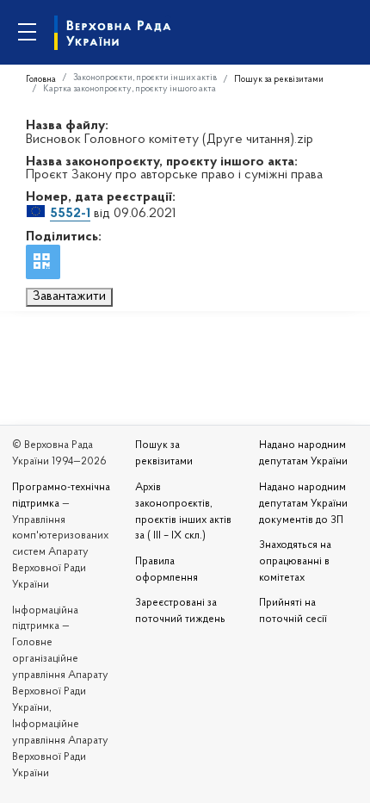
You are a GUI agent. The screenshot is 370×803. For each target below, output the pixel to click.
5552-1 (70, 214)
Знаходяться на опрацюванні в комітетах (295, 561)
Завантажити (69, 296)
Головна (41, 79)
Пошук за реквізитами (279, 79)
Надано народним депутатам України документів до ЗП (303, 504)
